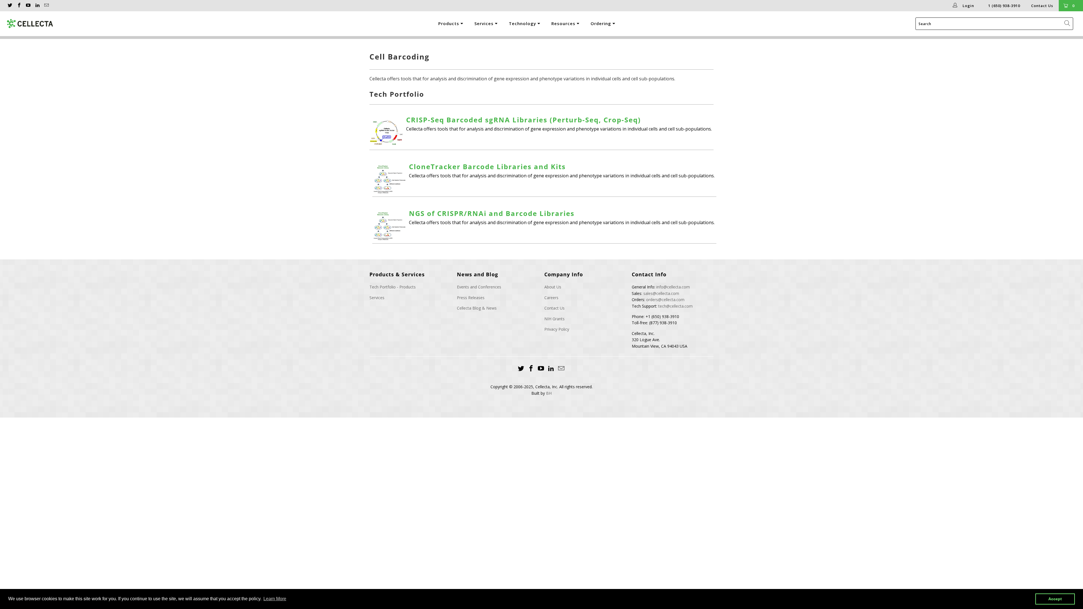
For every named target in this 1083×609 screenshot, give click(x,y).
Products (449, 23)
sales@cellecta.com (661, 293)
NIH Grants (554, 318)
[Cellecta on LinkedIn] (36, 5)
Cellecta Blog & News (477, 308)
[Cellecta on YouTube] (27, 5)
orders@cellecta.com (665, 299)
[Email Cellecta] (46, 5)
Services (484, 23)
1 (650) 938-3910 (1004, 5)
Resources (564, 23)
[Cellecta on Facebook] (18, 5)
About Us (552, 287)
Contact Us (1042, 5)
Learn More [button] (274, 598)
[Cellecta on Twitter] (9, 5)
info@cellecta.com (673, 287)
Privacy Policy (556, 329)
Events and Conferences (479, 287)
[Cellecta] (73, 23)
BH (549, 393)
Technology (523, 23)
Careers (551, 297)
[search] (994, 23)
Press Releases (471, 297)
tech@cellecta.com (675, 306)
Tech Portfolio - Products (392, 287)
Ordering (602, 23)
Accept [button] (1055, 599)
